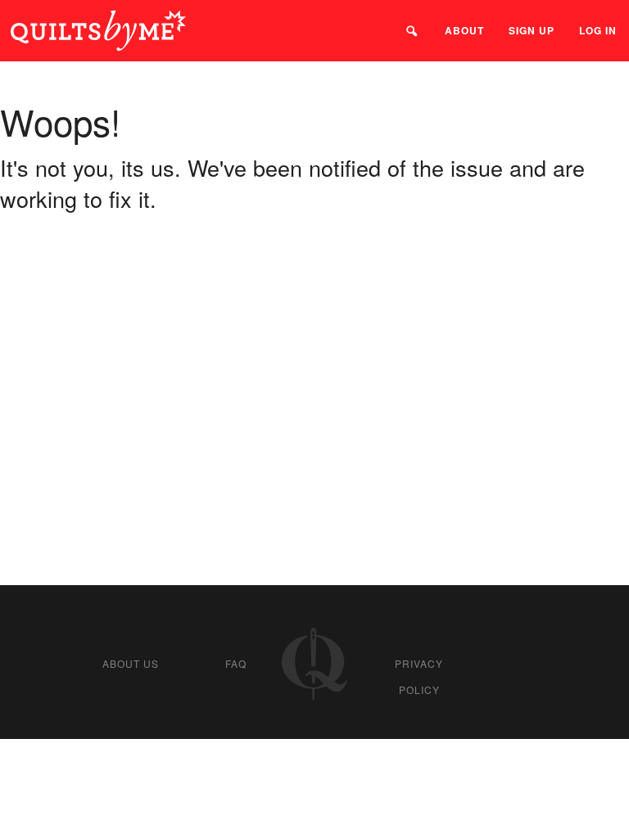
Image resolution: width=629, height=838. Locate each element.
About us (130, 663)
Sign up (531, 30)
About (464, 30)
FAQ (236, 663)
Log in (598, 30)
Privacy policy (419, 676)
